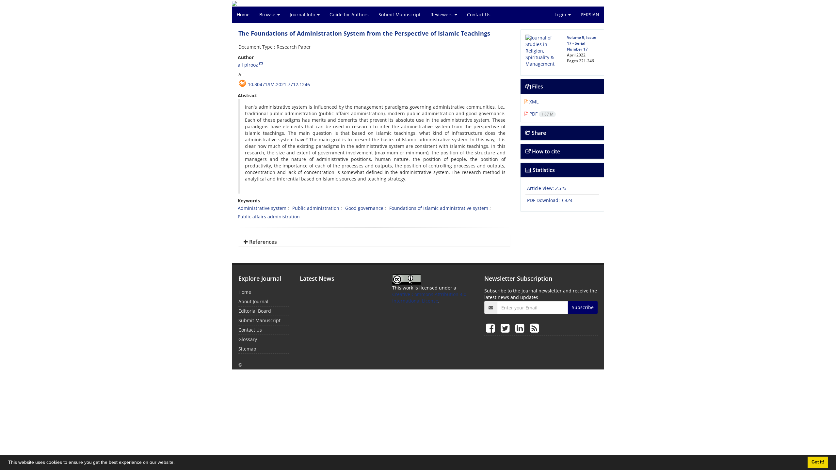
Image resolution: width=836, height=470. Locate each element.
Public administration (315, 208)
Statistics (543, 170)
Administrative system (262, 208)
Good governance (364, 208)
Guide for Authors (349, 14)
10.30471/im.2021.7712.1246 (279, 84)
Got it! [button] (818, 462)
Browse (268, 14)
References (262, 241)
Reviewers (442, 14)
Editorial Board (254, 311)
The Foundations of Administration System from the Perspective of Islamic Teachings (364, 33)
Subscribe (583, 307)
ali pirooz (248, 65)
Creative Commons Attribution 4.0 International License (429, 297)
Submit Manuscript (399, 14)
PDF (541, 114)
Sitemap (247, 349)
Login (561, 14)
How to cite (545, 151)
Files (537, 86)
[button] (177, 463)
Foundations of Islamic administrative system (438, 208)
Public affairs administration (269, 216)
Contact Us (478, 14)
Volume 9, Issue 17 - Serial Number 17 (581, 43)
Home (243, 14)
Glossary (247, 339)
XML (533, 102)
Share (538, 132)
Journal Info (303, 14)
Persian (590, 14)
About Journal (253, 301)
